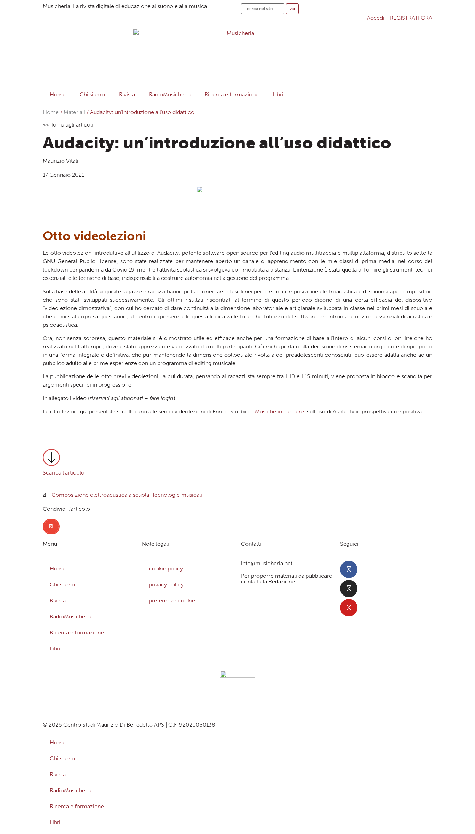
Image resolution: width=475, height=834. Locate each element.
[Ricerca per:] (262, 8)
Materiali (74, 112)
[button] (51, 526)
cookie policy (166, 568)
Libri (278, 94)
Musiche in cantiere (279, 411)
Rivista (127, 94)
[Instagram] (348, 588)
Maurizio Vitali (60, 160)
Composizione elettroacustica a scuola (100, 495)
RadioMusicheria (170, 94)
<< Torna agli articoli (68, 124)
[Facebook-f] (348, 569)
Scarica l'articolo (63, 472)
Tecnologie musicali (177, 495)
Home (58, 94)
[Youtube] (348, 607)
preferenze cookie (172, 600)
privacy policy (166, 584)
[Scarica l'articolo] (51, 457)
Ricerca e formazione (231, 94)
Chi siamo (92, 94)
